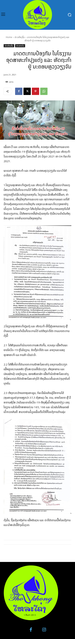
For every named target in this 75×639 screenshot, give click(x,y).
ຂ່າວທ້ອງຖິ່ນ (20, 37)
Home (9, 37)
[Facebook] (18, 91)
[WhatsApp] (44, 91)
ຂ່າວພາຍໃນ (20, 45)
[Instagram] (44, 630)
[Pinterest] (35, 91)
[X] (27, 91)
